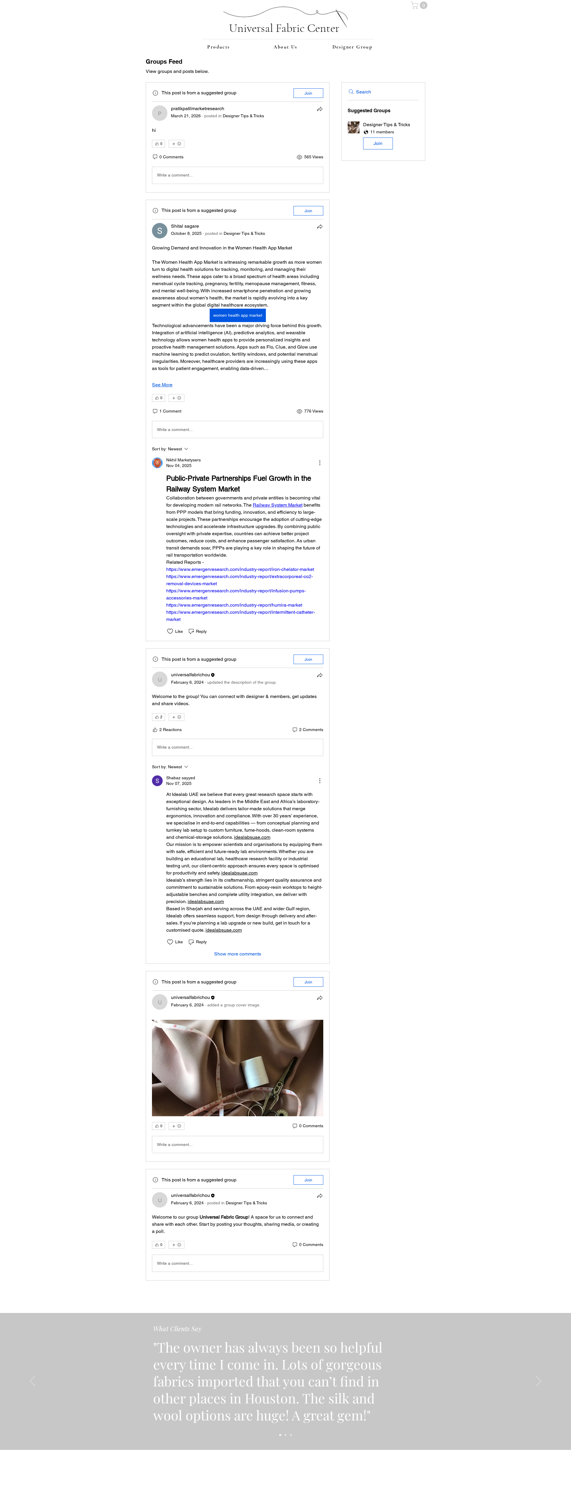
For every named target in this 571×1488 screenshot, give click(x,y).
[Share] (319, 109)
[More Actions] (319, 462)
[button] (420, 5)
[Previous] (32, 1381)
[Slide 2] (285, 1435)
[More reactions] (176, 144)
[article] (238, 137)
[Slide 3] (291, 1435)
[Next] (538, 1381)
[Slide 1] (280, 1435)
